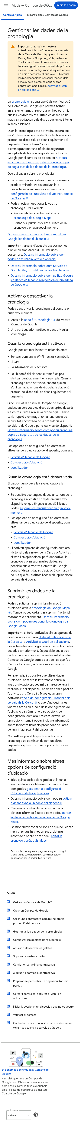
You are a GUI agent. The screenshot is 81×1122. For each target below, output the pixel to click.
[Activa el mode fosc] (35, 1114)
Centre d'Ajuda (12, 15)
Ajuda (11, 893)
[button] (6, 5)
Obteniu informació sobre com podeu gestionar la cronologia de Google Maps (38, 621)
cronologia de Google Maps (32, 218)
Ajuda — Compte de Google (32, 5)
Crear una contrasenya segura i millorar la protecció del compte (38, 921)
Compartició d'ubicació (26, 462)
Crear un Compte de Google (30, 910)
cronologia (19, 102)
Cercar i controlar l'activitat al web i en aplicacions (37, 996)
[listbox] (18, 1115)
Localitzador (19, 468)
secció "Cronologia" (38, 320)
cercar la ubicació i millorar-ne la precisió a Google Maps (41, 817)
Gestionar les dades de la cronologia (37, 931)
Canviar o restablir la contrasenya (34, 964)
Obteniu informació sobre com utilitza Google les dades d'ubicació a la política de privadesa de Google (42, 280)
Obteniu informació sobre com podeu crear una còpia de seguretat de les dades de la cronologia (38, 162)
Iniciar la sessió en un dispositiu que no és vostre (43, 1006)
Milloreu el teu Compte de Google (47, 15)
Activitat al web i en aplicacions (47, 642)
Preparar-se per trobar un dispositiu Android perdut (40, 983)
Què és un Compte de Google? (32, 902)
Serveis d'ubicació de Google (30, 457)
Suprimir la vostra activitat (29, 956)
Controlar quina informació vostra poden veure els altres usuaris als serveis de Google (42, 1025)
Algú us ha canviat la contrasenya (34, 973)
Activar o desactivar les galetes (32, 948)
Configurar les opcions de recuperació (37, 940)
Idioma (14, 1110)
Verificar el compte (24, 1015)
